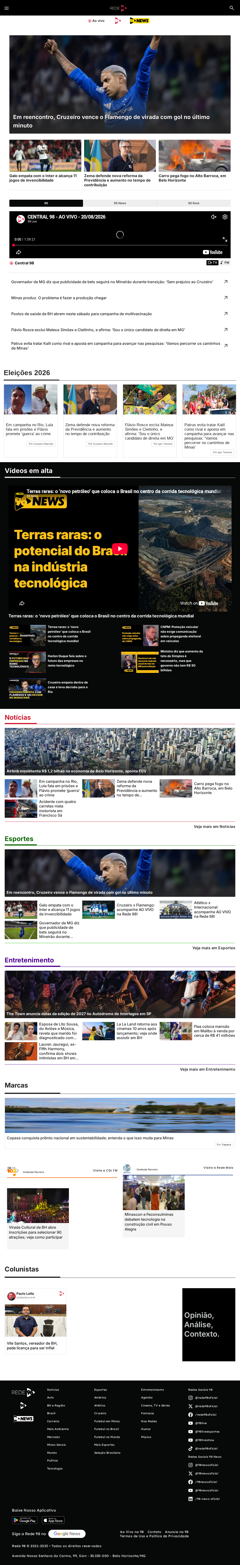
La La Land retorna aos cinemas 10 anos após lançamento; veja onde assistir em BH (137, 1031)
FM (227, 262)
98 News (120, 203)
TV (215, 262)
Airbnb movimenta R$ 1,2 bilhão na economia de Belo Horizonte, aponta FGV (76, 771)
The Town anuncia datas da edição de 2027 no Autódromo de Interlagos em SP (79, 1013)
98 (46, 203)
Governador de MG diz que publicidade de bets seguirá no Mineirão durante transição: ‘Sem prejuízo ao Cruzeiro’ (59, 934)
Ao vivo (98, 21)
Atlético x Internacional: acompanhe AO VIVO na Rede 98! (212, 909)
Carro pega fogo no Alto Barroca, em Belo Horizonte (213, 788)
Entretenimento (29, 960)
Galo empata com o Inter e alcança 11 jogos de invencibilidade (59, 910)
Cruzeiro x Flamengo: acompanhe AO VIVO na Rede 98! (136, 910)
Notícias (18, 717)
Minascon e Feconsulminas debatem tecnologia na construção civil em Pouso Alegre (149, 1221)
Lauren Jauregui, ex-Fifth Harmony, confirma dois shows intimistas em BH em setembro (58, 1053)
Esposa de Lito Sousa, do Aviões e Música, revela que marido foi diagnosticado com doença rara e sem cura (59, 1035)
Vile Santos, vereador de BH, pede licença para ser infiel (32, 1345)
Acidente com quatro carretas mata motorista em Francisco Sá (57, 808)
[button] (231, 7)
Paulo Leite (25, 1293)
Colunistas (22, 1269)
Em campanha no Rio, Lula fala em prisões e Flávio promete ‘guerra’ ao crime (29, 429)
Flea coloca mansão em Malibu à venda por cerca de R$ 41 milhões (214, 1031)
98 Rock (193, 203)
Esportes (19, 839)
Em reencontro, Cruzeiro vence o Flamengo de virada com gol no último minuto (80, 892)
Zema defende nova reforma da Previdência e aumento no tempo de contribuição (90, 429)
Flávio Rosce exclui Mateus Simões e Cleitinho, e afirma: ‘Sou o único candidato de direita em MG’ (149, 432)
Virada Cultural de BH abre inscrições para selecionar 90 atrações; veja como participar (36, 1232)
